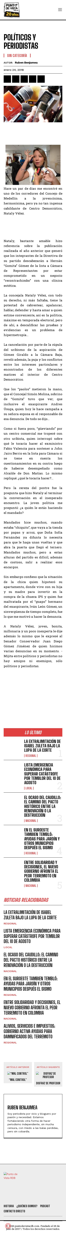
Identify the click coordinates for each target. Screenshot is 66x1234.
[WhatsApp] (32, 79)
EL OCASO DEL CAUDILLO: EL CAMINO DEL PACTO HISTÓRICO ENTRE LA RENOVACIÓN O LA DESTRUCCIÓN (42, 806)
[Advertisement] (33, 134)
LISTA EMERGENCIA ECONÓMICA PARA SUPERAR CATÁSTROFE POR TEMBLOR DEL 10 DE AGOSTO (42, 773)
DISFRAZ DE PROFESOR (48, 1083)
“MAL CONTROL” (18, 1079)
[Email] (41, 79)
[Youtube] (47, 1197)
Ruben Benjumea (26, 62)
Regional (30, 755)
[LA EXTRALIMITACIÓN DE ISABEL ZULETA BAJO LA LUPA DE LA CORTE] (12, 747)
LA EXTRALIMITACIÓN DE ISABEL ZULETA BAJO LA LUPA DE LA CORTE (42, 746)
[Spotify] (57, 1197)
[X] (15, 79)
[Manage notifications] (8, 1226)
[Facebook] (7, 79)
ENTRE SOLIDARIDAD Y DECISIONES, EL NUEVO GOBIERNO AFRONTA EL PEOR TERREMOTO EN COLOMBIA (41, 871)
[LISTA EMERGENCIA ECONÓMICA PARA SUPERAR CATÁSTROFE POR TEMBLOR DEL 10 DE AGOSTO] (12, 771)
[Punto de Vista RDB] (12, 10)
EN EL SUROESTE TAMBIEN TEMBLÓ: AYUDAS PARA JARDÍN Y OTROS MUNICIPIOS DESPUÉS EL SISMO (42, 838)
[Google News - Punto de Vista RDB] (33, 704)
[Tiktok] (27, 1197)
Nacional (30, 820)
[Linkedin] (24, 79)
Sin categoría (17, 55)
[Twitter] (18, 1197)
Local (28, 788)
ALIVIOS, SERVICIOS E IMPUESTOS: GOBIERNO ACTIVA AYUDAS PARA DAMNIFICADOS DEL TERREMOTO (29, 1031)
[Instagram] (38, 1197)
